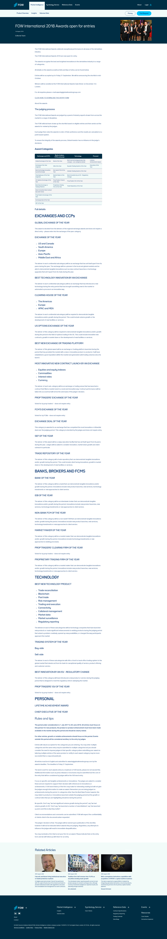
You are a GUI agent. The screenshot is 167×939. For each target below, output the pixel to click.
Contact (16, 920)
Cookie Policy (29, 927)
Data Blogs (116, 919)
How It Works (88, 911)
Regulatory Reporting (119, 913)
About (15, 917)
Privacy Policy (38, 927)
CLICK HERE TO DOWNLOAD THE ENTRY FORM (52, 98)
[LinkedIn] (15, 913)
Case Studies (145, 916)
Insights (59, 911)
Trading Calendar (117, 916)
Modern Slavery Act (49, 927)
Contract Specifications (119, 911)
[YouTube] (19, 913)
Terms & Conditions (19, 927)
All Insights (128, 850)
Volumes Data (61, 913)
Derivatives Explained (147, 919)
